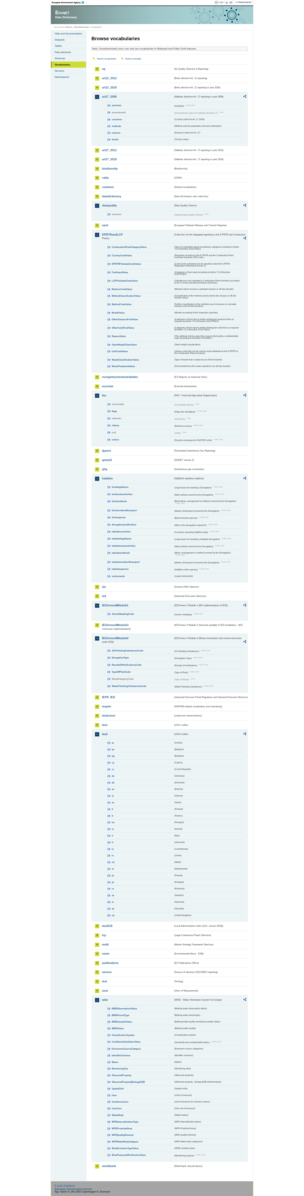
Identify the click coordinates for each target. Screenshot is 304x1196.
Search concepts (133, 59)
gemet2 (107, 460)
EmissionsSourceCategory (126, 1048)
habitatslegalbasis (121, 538)
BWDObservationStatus (124, 1008)
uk (113, 915)
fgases (106, 450)
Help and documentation (68, 33)
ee (113, 789)
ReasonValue (119, 336)
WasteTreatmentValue (123, 366)
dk (113, 782)
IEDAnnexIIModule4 (115, 638)
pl (113, 875)
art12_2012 (109, 78)
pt (113, 882)
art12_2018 (109, 87)
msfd (105, 944)
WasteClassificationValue (125, 359)
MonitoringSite (120, 1068)
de (113, 776)
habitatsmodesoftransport (126, 562)
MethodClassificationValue (126, 296)
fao (104, 395)
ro (113, 888)
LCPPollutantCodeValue (125, 280)
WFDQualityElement (123, 1135)
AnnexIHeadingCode (123, 614)
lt (112, 842)
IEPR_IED (108, 697)
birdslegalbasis (120, 487)
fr (112, 816)
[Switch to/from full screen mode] (232, 2)
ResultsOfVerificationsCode (126, 665)
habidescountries (121, 531)
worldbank (109, 1166)
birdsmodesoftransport (124, 510)
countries (117, 119)
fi (112, 809)
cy (113, 762)
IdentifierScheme (121, 1055)
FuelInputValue (120, 272)
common (108, 187)
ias (104, 586)
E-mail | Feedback (65, 1185)
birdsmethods (119, 501)
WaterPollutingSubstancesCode (129, 686)
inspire (106, 706)
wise (105, 999)
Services (59, 70)
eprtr (105, 225)
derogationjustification (124, 524)
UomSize (117, 1108)
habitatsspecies (120, 569)
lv (113, 855)
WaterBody (118, 1115)
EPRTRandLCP (112, 234)
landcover (108, 715)
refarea (115, 425)
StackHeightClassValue (124, 344)
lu (113, 849)
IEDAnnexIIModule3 (115, 625)
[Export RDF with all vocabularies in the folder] (244, 97)
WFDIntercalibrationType (125, 1122)
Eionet (69, 27)
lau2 (105, 734)
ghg (104, 469)
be (113, 749)
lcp (104, 935)
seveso (107, 972)
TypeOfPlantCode (121, 672)
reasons (116, 132)
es (113, 802)
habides (107, 478)
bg (113, 756)
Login (221, 2)
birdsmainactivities (122, 494)
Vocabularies (62, 64)
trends (115, 139)
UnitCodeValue (120, 351)
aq (103, 68)
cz (113, 769)
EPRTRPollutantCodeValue (126, 264)
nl (113, 869)
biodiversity (110, 168)
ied (104, 596)
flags (114, 411)
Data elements (63, 52)
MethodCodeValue (121, 304)
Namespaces (62, 76)
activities (116, 105)
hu (113, 822)
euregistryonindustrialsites (120, 376)
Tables (58, 45)
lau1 (105, 724)
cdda (105, 177)
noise (105, 953)
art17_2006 (109, 96)
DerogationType (120, 657)
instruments (118, 576)
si (113, 902)
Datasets (60, 39)
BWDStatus (118, 1028)
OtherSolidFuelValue (123, 328)
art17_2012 (109, 150)
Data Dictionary (81, 27)
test (104, 981)
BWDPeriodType (120, 1015)
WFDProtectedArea (122, 1128)
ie (113, 829)
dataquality (109, 205)
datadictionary (111, 196)
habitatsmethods (121, 553)
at (113, 743)
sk (113, 908)
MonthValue (118, 312)
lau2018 (107, 925)
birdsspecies (119, 517)
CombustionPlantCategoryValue (129, 247)
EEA (69, 2)
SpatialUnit (118, 1088)
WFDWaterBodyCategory (125, 1141)
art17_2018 (109, 159)
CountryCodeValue (122, 255)
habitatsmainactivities (123, 546)
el (113, 796)
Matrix (115, 1062)
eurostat (107, 386)
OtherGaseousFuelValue (125, 319)
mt (113, 862)
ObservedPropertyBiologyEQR (128, 1082)
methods (116, 126)
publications (110, 962)
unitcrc (115, 439)
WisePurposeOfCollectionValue (129, 1155)
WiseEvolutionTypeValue (125, 1148)
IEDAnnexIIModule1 (115, 605)
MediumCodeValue (122, 289)
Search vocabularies (106, 59)
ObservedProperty (121, 1075)
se (113, 895)
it (112, 835)
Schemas (60, 58)
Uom (114, 1095)
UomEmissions (120, 1102)
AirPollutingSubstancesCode (127, 650)
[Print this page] (227, 2)
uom (105, 990)
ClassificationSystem (123, 1035)
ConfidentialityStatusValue (126, 1041)
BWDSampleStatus (122, 1021)
